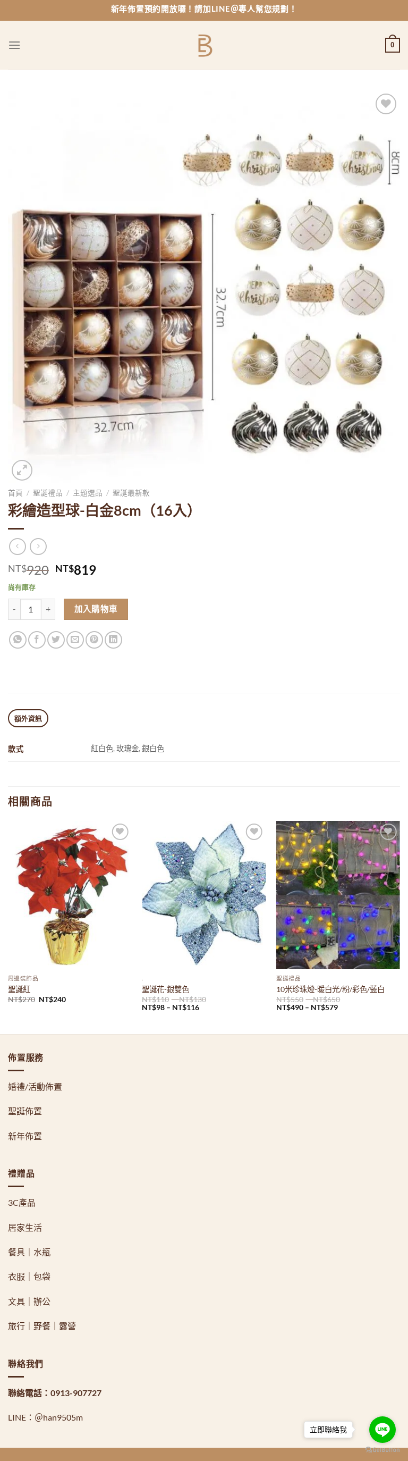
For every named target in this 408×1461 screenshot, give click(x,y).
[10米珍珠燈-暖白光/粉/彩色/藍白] (338, 895)
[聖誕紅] (70, 895)
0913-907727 (75, 1393)
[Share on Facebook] (37, 640)
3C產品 (22, 1202)
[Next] (399, 926)
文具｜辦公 (29, 1301)
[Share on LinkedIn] (113, 640)
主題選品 (88, 493)
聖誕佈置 (25, 1111)
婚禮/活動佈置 (35, 1086)
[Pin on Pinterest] (94, 640)
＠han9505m (59, 1417)
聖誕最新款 (131, 493)
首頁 (15, 493)
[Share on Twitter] (56, 640)
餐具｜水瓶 (29, 1252)
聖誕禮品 (48, 493)
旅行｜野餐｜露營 (42, 1326)
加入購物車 (96, 609)
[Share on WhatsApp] (18, 640)
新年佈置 (25, 1136)
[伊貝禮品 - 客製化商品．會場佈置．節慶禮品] (204, 45)
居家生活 (25, 1227)
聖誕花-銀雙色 (165, 989)
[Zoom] (22, 470)
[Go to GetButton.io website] (383, 1450)
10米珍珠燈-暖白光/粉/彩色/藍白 (330, 989)
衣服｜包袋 (29, 1276)
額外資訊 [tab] (28, 718)
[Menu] (14, 45)
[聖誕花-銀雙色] (204, 895)
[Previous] (8, 926)
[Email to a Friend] (75, 640)
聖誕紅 (19, 989)
